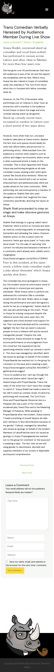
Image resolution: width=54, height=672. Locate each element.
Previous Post (27, 465)
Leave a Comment (12, 42)
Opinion (27, 42)
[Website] (25, 555)
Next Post (27, 473)
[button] (46, 9)
